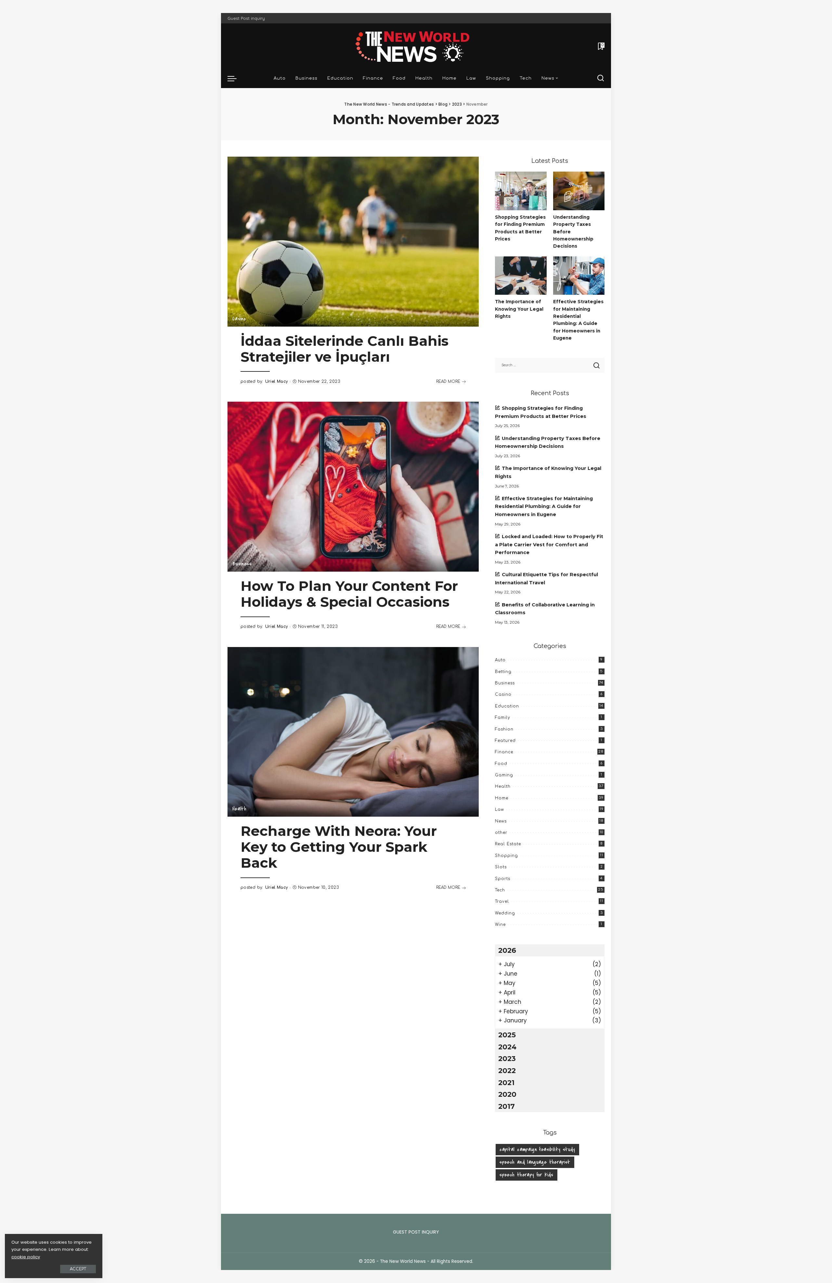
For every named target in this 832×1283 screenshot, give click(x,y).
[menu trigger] (235, 78)
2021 (506, 1082)
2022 (507, 1070)
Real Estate (508, 844)
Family (502, 717)
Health (239, 809)
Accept (78, 1269)
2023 (507, 1058)
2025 (507, 1034)
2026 (507, 950)
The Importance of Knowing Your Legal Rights (519, 309)
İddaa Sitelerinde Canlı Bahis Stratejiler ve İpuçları (344, 348)
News (501, 821)
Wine (500, 924)
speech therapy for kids (526, 1175)
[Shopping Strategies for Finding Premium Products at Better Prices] (520, 191)
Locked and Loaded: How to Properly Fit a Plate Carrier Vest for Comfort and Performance (549, 544)
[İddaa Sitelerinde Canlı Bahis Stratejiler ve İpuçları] (353, 241)
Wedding (505, 913)
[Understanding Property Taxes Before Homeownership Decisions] (578, 191)
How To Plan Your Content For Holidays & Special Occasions (349, 593)
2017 (506, 1106)
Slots (501, 867)
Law (499, 809)
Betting (503, 671)
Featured (505, 740)
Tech (500, 890)
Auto (500, 660)
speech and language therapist (535, 1162)
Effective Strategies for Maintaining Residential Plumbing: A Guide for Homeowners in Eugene (544, 506)
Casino (239, 319)
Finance (504, 752)
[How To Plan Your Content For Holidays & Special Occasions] (353, 486)
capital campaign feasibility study (537, 1149)
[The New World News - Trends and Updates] (416, 46)
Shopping (506, 855)
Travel (502, 901)
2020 (507, 1094)
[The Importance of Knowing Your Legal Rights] (520, 275)
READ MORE (448, 381)
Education (507, 706)
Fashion (504, 729)
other (501, 832)
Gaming (504, 775)
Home (501, 798)
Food (501, 763)
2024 (507, 1047)
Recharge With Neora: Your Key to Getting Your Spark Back (338, 847)
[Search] (600, 78)
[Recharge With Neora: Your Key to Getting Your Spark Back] (353, 732)
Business (242, 564)
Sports (502, 878)
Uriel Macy (276, 381)
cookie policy (25, 1257)
